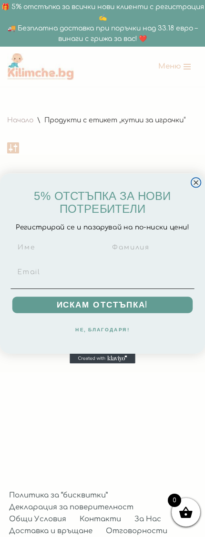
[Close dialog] (196, 183)
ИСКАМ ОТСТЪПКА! (103, 305)
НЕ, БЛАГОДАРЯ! (102, 330)
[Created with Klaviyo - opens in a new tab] (102, 359)
